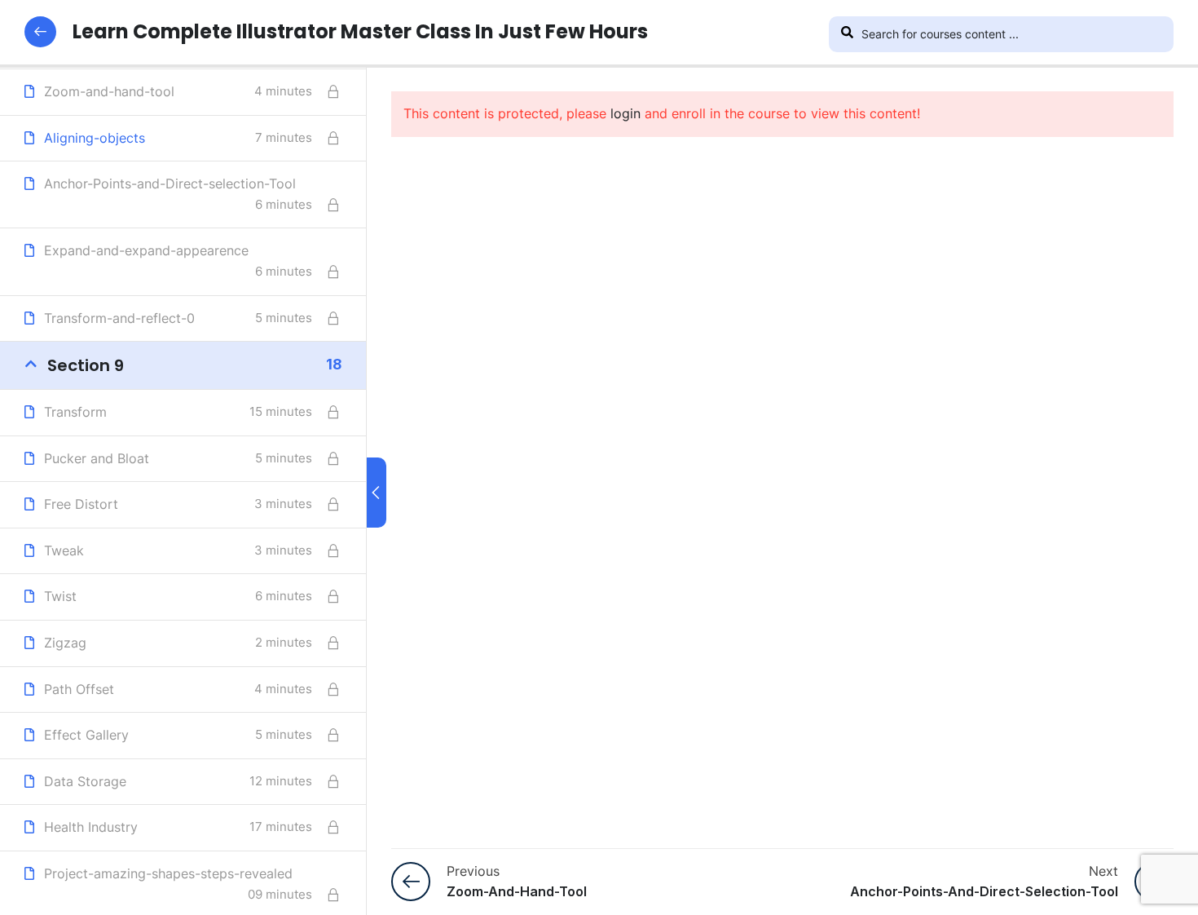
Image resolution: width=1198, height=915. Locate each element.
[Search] (847, 34)
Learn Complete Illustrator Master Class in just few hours (360, 31)
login (625, 113)
